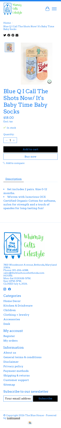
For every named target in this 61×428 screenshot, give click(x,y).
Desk (6, 323)
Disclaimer (11, 361)
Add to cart (30, 149)
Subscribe (45, 398)
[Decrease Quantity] (6, 140)
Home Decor (12, 301)
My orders (10, 340)
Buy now (30, 156)
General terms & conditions (22, 357)
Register (9, 336)
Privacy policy (13, 366)
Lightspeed (13, 418)
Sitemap (9, 384)
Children (9, 310)
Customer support (16, 380)
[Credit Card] (30, 423)
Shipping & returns (16, 375)
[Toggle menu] (54, 8)
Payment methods (16, 371)
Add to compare (15, 163)
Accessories (11, 319)
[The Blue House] (12, 8)
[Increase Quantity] (14, 140)
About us (9, 352)
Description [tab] (13, 179)
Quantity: (8, 134)
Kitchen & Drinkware (18, 305)
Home (7, 22)
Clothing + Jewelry (16, 314)
